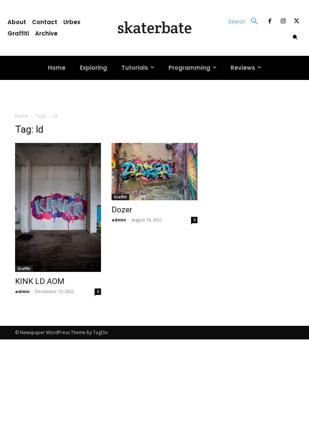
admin (22, 291)
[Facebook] (270, 21)
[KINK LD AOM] (58, 207)
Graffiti (24, 268)
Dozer (122, 209)
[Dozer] (154, 171)
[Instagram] (283, 21)
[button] (245, 21)
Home (21, 116)
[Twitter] (296, 21)
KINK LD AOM (39, 281)
